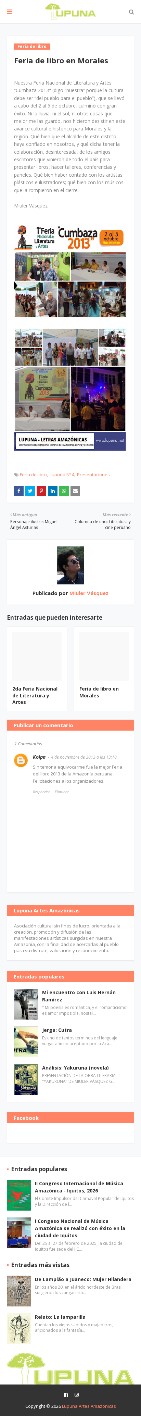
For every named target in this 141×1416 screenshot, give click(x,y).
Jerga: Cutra (57, 1030)
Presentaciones (93, 474)
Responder (41, 791)
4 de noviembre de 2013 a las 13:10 (84, 757)
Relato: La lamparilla (60, 1317)
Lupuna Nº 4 (62, 474)
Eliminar (62, 791)
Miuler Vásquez (88, 593)
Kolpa (39, 757)
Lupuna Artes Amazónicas (89, 1406)
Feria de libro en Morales (99, 692)
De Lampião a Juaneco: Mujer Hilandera (83, 1279)
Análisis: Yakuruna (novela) (75, 1067)
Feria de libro (33, 474)
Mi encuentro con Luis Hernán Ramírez (79, 996)
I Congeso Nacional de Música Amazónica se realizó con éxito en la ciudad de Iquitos (80, 1228)
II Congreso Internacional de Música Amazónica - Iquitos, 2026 (79, 1187)
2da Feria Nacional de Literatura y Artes (34, 695)
